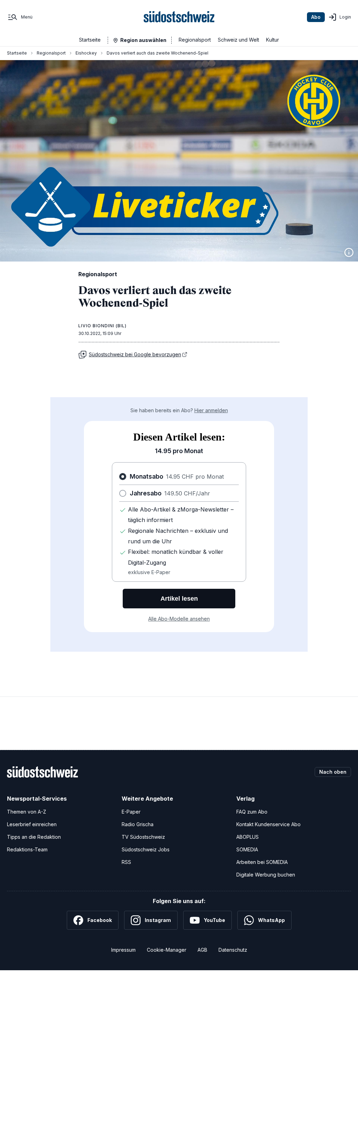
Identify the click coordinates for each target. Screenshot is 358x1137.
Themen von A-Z (26, 812)
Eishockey (86, 53)
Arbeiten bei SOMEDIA (262, 862)
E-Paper (131, 812)
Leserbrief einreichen (32, 824)
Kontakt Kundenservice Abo (268, 824)
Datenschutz (233, 950)
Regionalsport (195, 40)
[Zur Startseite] (179, 17)
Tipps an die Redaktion (34, 837)
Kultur (272, 40)
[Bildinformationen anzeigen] (349, 252)
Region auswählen (143, 40)
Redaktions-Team (27, 849)
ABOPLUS (247, 837)
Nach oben (332, 772)
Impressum (123, 950)
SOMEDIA (247, 849)
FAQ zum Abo (251, 812)
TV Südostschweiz (143, 837)
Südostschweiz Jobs (146, 849)
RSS (126, 862)
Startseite (90, 40)
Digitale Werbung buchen (265, 875)
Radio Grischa (137, 824)
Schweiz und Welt (238, 40)
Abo (316, 17)
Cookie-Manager (166, 950)
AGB (202, 950)
